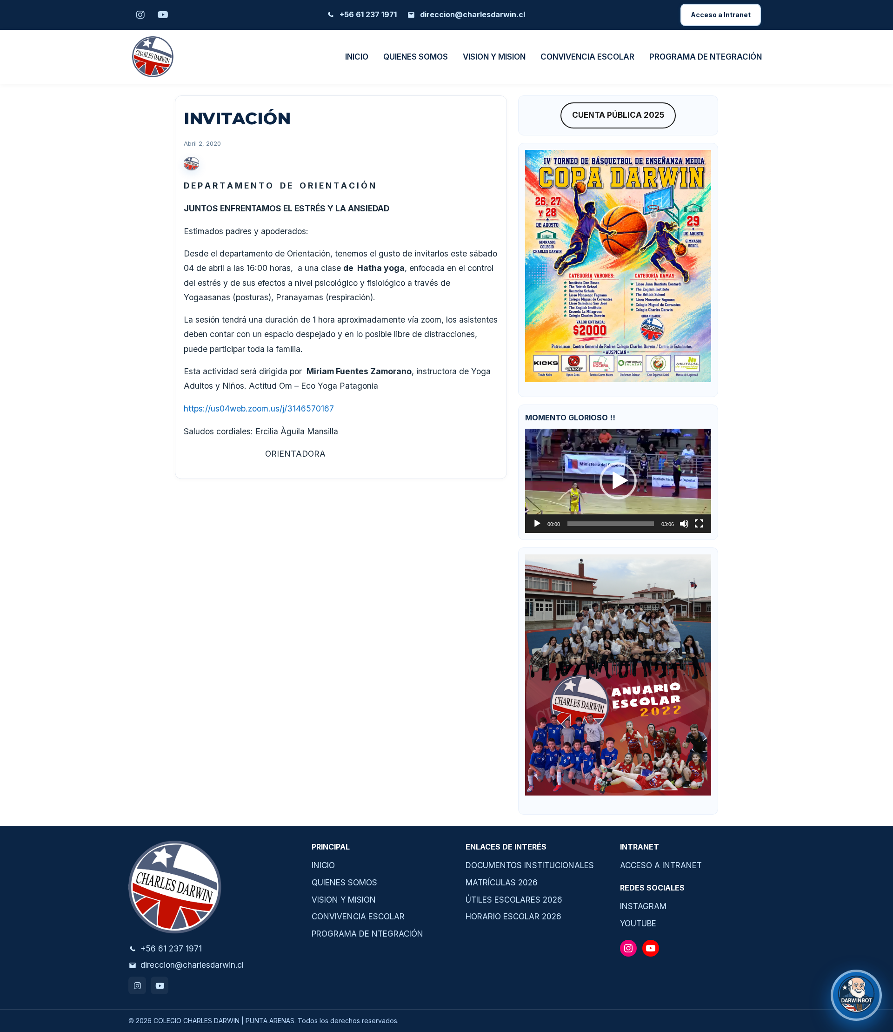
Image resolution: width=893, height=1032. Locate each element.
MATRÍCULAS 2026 (502, 882)
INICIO (356, 56)
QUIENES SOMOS (415, 56)
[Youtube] (159, 985)
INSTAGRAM (643, 906)
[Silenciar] (684, 523)
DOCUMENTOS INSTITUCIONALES (530, 865)
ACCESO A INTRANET (661, 865)
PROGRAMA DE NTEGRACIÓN (705, 56)
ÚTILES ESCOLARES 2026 (514, 899)
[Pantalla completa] (699, 523)
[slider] (610, 523)
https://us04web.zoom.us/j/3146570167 (259, 408)
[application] (618, 481)
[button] (618, 480)
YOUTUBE (638, 923)
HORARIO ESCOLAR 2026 (513, 916)
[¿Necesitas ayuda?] (856, 995)
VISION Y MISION (494, 56)
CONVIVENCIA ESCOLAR (587, 56)
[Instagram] (137, 985)
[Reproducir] (537, 523)
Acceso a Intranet (721, 15)
